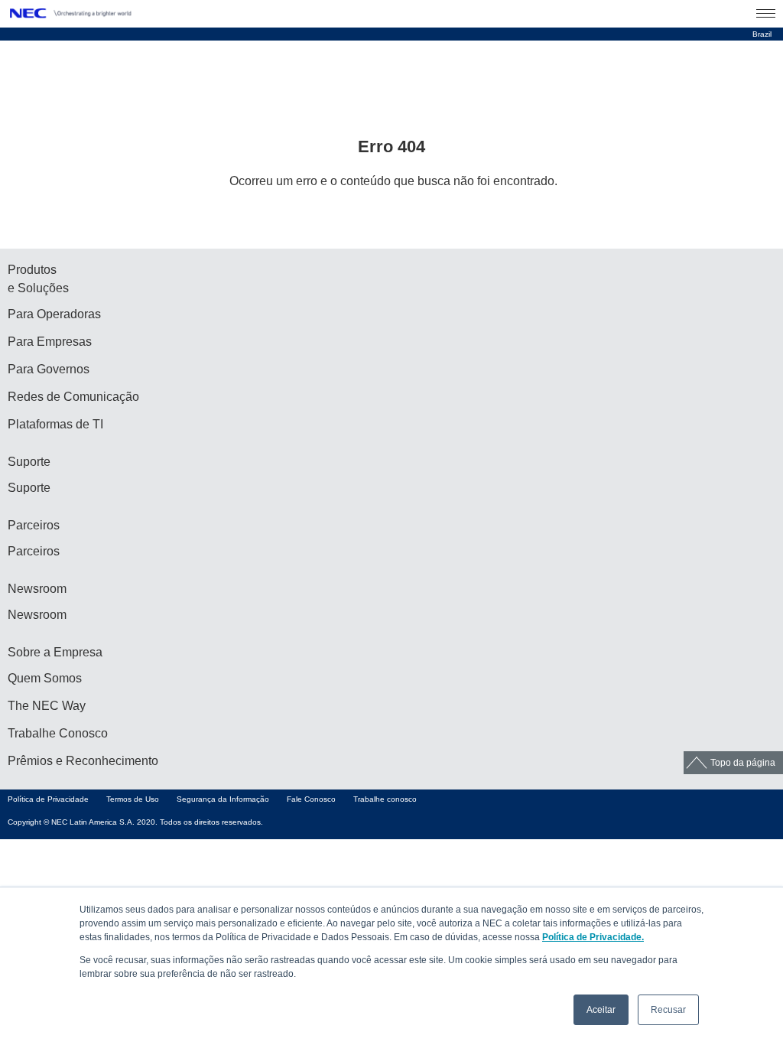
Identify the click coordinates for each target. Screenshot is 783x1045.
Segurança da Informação (223, 799)
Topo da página (742, 762)
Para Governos (48, 369)
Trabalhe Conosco (58, 733)
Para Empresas (50, 341)
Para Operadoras (54, 314)
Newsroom (37, 614)
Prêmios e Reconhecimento (83, 760)
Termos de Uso (132, 799)
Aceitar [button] (601, 1009)
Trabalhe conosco (385, 799)
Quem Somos (45, 678)
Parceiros (34, 551)
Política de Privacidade (48, 799)
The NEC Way (47, 705)
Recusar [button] (668, 1009)
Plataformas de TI (55, 424)
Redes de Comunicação (73, 396)
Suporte (29, 487)
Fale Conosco (311, 799)
